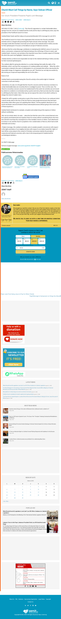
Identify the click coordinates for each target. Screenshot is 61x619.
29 (22, 498)
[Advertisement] (30, 281)
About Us (12, 599)
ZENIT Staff (18, 19)
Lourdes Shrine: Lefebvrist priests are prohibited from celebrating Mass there (27, 439)
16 (30, 492)
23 (30, 495)
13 (7, 492)
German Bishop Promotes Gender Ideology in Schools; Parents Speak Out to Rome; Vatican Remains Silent (32, 424)
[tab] (23, 566)
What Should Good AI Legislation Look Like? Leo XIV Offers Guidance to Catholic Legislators (24, 385)
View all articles (6, 198)
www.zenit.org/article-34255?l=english (29, 145)
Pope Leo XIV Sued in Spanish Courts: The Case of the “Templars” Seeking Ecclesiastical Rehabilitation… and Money (33, 417)
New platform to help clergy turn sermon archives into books (17, 391)
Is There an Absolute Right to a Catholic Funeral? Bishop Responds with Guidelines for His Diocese (32, 431)
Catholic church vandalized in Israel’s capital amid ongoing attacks (18, 394)
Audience (21, 599)
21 (14, 495)
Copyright (48, 599)
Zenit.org (21, 28)
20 (7, 495)
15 (22, 492)
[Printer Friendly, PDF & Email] (5, 149)
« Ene (4, 501)
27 (7, 498)
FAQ (16, 599)
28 (14, 498)
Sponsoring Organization (30, 599)
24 (38, 495)
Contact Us (30, 602)
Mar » (7, 501)
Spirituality (27, 19)
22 (22, 495)
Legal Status (41, 599)
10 (38, 489)
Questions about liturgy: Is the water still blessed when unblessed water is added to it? (29, 409)
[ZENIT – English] (17, 3)
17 (38, 492)
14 (14, 492)
